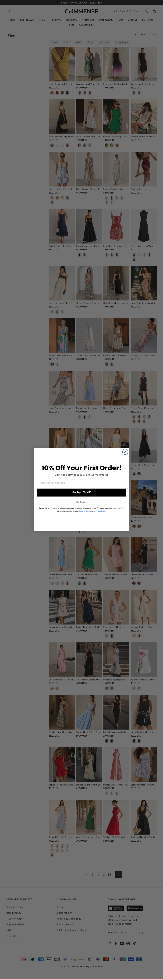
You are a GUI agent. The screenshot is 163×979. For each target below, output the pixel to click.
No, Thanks (81, 502)
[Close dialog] (125, 452)
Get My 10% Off (81, 492)
